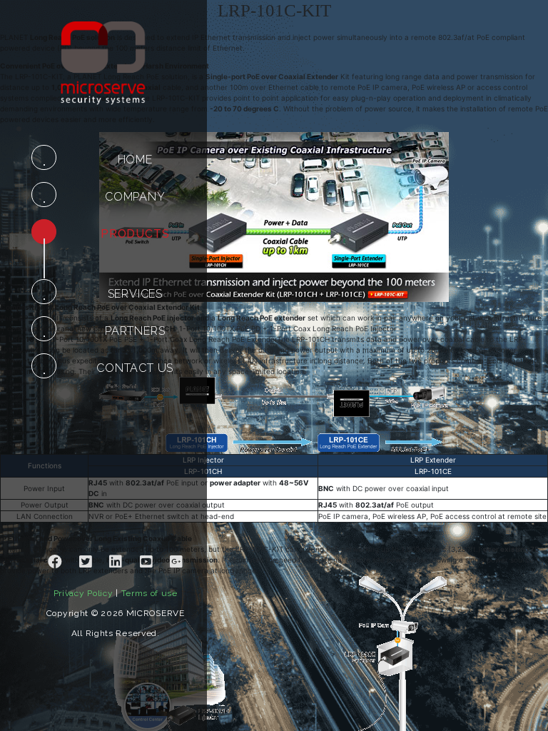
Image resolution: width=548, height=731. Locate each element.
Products (135, 234)
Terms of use (149, 593)
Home (135, 159)
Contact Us (134, 368)
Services (135, 294)
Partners (135, 331)
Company (135, 196)
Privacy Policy (83, 593)
